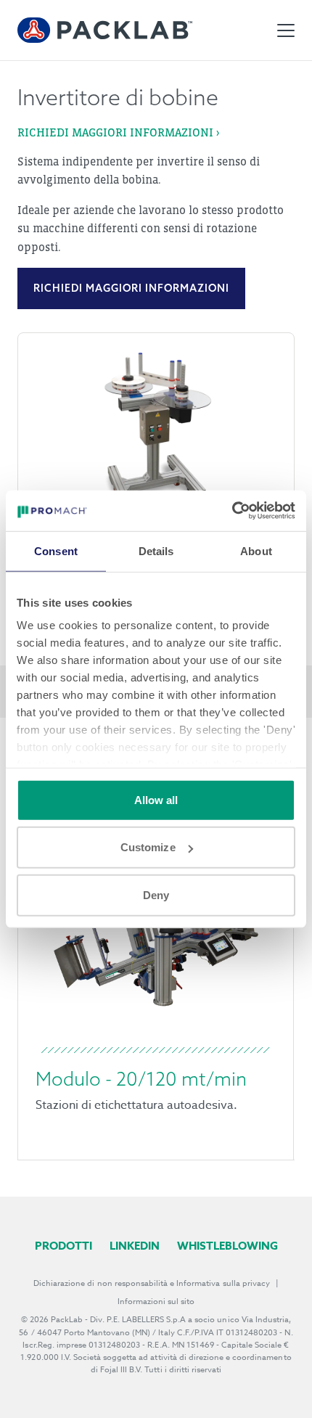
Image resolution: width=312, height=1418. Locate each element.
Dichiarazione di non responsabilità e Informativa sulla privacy (151, 1283)
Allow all (156, 799)
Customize (148, 847)
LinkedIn (135, 1245)
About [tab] (256, 550)
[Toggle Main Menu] (286, 30)
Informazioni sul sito (156, 1301)
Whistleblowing (227, 1245)
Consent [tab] (56, 550)
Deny (156, 894)
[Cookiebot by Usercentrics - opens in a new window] (231, 510)
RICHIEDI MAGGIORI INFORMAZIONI (131, 288)
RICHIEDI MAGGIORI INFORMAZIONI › (118, 132)
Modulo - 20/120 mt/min (141, 1079)
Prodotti (63, 1245)
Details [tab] (156, 550)
